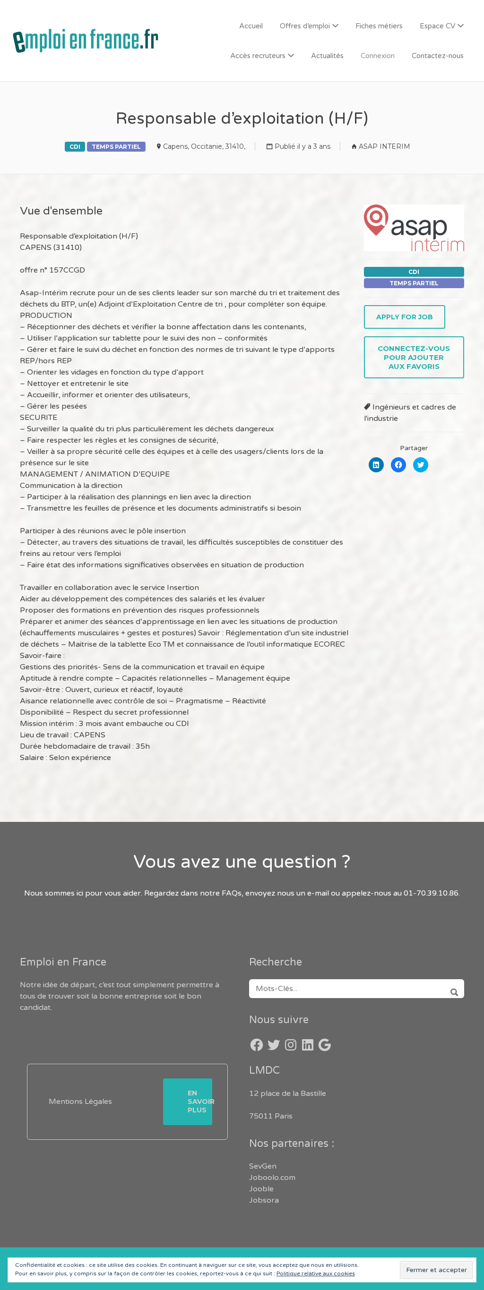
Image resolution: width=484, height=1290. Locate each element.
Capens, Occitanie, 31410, (204, 146)
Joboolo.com (272, 1177)
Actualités (327, 55)
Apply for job (404, 317)
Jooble (261, 1189)
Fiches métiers (379, 26)
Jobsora (264, 1200)
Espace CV (437, 26)
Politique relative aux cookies (316, 1273)
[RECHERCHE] (451, 988)
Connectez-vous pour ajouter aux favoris (414, 357)
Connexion (378, 55)
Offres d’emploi (305, 26)
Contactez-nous (438, 55)
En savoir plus (200, 1101)
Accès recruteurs (257, 55)
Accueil (251, 26)
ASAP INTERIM (384, 146)
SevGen (263, 1166)
